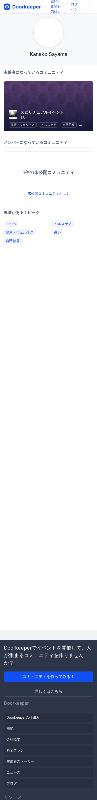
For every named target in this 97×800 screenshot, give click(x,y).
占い (57, 232)
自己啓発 (69, 125)
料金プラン (15, 750)
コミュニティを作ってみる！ (48, 676)
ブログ (11, 783)
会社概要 (13, 739)
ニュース (13, 772)
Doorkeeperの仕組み (23, 717)
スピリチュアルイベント (42, 112)
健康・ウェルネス (23, 125)
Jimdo (11, 224)
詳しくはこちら (48, 691)
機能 (9, 728)
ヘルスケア (48, 125)
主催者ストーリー (20, 761)
